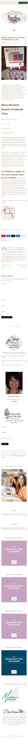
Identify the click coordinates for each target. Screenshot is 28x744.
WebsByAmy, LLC (14, 737)
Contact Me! (9, 261)
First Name (4, 426)
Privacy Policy (16, 735)
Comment (4, 283)
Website (3, 311)
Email (3, 305)
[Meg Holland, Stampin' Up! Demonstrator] (14, 23)
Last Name (4, 432)
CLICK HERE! (23, 2)
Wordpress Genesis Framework (10, 736)
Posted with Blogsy (17, 229)
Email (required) (5, 438)
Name (3, 300)
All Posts (8, 240)
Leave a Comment (16, 42)
